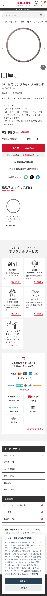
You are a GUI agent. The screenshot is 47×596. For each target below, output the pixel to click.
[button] (4, 75)
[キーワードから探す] (23, 15)
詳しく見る (15, 282)
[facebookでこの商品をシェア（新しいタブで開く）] (38, 177)
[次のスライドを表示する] (45, 48)
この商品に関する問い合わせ (25, 169)
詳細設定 (34, 573)
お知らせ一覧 (9, 455)
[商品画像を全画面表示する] (43, 67)
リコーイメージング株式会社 (15, 506)
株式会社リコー (10, 520)
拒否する (23, 588)
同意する (23, 581)
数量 (29, 139)
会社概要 (7, 513)
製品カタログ (9, 490)
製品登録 (7, 483)
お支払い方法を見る (34, 429)
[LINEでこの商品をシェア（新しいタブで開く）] (26, 177)
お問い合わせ (9, 476)
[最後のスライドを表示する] (2, 48)
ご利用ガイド (9, 462)
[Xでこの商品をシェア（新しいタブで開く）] (32, 177)
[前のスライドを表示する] (2, 212)
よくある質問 (9, 469)
